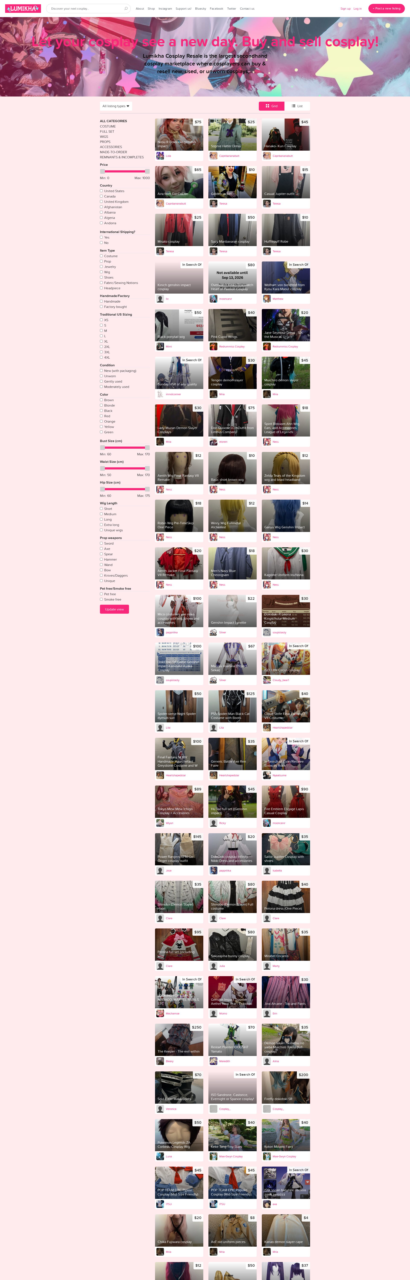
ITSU (169, 1204)
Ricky (222, 823)
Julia (222, 966)
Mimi (169, 346)
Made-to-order (113, 152)
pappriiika (172, 632)
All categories (113, 121)
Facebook (216, 8)
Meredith (224, 1061)
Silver (222, 632)
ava (275, 1204)
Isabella (277, 870)
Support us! (183, 8)
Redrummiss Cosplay (232, 346)
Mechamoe (172, 1013)
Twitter (231, 8)
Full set (107, 131)
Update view (114, 609)
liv (167, 299)
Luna (169, 1156)
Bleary (169, 1061)
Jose (168, 870)
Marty (276, 966)
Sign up (346, 8)
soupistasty (279, 632)
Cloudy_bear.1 (281, 680)
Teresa (223, 203)
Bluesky (200, 8)
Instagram (165, 8)
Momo (223, 1013)
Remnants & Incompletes (122, 157)
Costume (108, 126)
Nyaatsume (279, 775)
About (140, 8)
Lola (168, 156)
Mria (222, 394)
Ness (276, 442)
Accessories (111, 146)
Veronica (171, 1109)
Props (105, 141)
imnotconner (173, 394)
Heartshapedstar (283, 727)
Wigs (104, 136)
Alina (276, 1061)
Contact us (247, 8)
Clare (169, 918)
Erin (275, 1013)
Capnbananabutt (229, 156)
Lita (168, 727)
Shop (151, 8)
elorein (223, 442)
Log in (358, 8)
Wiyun (169, 823)
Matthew (278, 299)
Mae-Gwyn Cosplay (231, 1156)
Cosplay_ (224, 1109)
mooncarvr (225, 299)
